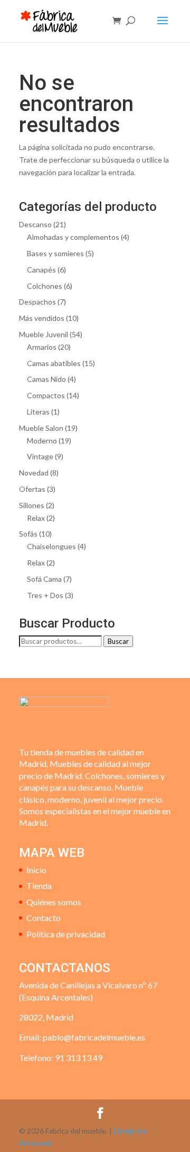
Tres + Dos (45, 595)
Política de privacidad (65, 934)
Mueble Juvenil (43, 334)
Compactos (46, 395)
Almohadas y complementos (73, 237)
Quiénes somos (53, 902)
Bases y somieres (55, 253)
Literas (38, 411)
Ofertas (32, 488)
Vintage (40, 456)
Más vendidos (41, 318)
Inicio (36, 870)
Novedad (34, 472)
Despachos (37, 301)
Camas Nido (46, 379)
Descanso (35, 224)
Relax (36, 517)
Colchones (44, 285)
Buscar (118, 641)
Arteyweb (35, 1142)
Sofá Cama (44, 578)
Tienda (39, 886)
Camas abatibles (54, 363)
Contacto (43, 918)
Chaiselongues (51, 546)
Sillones (31, 505)
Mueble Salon (41, 427)
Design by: (130, 1130)
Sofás (28, 533)
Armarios (41, 346)
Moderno (42, 440)
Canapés (41, 269)
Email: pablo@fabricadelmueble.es (82, 1037)
